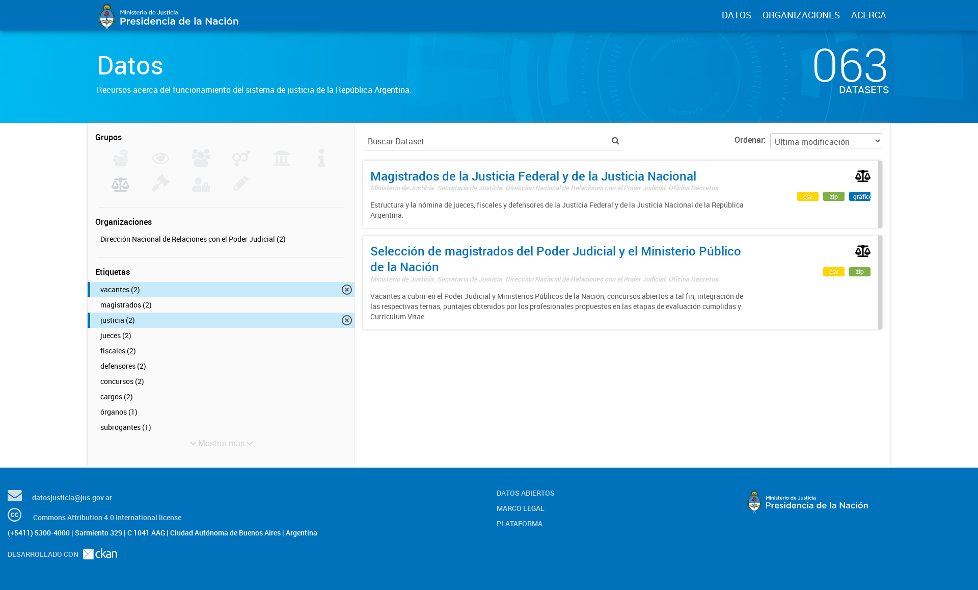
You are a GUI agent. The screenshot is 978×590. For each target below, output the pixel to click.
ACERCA (868, 15)
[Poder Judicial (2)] (120, 188)
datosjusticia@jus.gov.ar (72, 497)
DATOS (736, 15)
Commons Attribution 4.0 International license (107, 517)
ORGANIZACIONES (801, 15)
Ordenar (749, 140)
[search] (615, 140)
